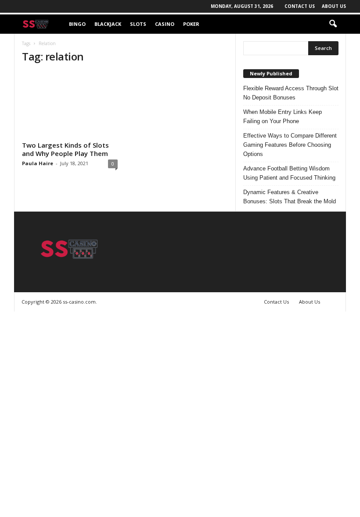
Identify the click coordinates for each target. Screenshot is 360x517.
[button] (332, 24)
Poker (191, 24)
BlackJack (107, 24)
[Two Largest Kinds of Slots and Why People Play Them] (70, 105)
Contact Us (299, 6)
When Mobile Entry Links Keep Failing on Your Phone (282, 116)
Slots (138, 24)
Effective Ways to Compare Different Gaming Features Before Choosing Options (290, 144)
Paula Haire (37, 163)
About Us (334, 6)
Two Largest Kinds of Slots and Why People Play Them (65, 149)
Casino (164, 24)
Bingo (77, 24)
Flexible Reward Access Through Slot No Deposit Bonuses (290, 93)
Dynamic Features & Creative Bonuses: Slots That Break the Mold (289, 197)
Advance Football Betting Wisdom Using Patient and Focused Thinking (289, 173)
